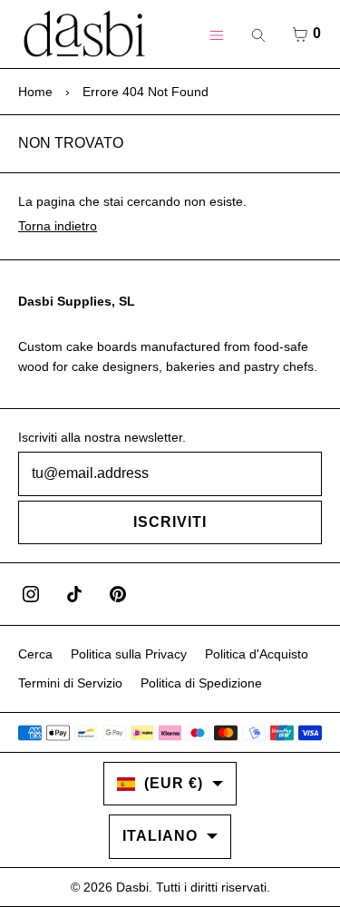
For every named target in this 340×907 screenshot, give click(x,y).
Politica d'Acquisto (256, 654)
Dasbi (132, 887)
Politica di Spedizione (201, 683)
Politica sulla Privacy (129, 654)
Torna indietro (57, 226)
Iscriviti (170, 522)
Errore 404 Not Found (146, 91)
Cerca (35, 654)
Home (35, 91)
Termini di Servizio (70, 683)
